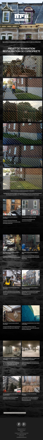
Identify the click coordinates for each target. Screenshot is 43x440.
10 (14, 412)
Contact (14, 12)
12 (17, 412)
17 (23, 412)
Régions (21, 431)
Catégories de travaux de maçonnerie (21, 433)
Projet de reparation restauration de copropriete (22, 190)
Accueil (5, 10)
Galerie (20, 10)
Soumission (23, 12)
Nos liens (6, 12)
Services (13, 10)
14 (20, 412)
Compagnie (29, 10)
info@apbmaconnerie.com (21, 437)
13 (18, 412)
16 (22, 412)
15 (21, 412)
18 (25, 412)
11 (16, 412)
